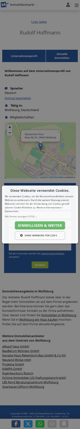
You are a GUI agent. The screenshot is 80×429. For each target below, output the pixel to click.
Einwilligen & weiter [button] (40, 225)
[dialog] (40, 215)
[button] (40, 216)
